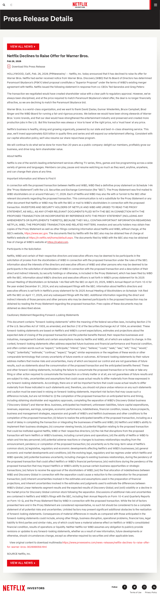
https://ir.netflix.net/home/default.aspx (51, 237)
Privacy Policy (151, 592)
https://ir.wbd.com (57, 242)
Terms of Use (135, 592)
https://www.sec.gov (36, 233)
